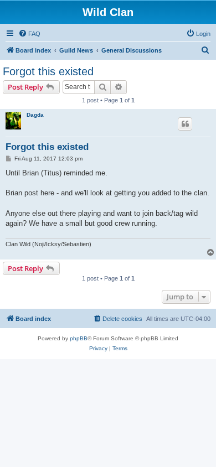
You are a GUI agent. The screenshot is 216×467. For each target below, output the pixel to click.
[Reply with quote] (185, 124)
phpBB (79, 338)
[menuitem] (29, 33)
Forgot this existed (48, 71)
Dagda (35, 115)
